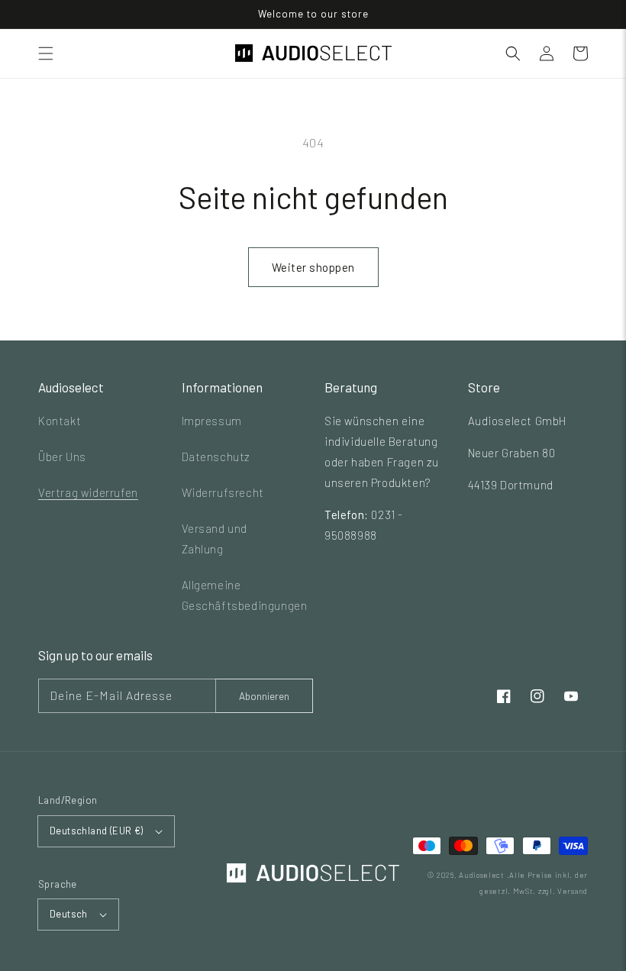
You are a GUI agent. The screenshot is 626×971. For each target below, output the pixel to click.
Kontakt (59, 420)
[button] (46, 53)
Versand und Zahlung (215, 538)
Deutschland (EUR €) (97, 830)
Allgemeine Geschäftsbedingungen (245, 595)
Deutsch (69, 914)
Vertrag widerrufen (88, 492)
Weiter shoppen (313, 267)
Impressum (212, 420)
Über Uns (62, 456)
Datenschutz (216, 456)
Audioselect (482, 874)
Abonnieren (264, 696)
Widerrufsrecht (223, 492)
